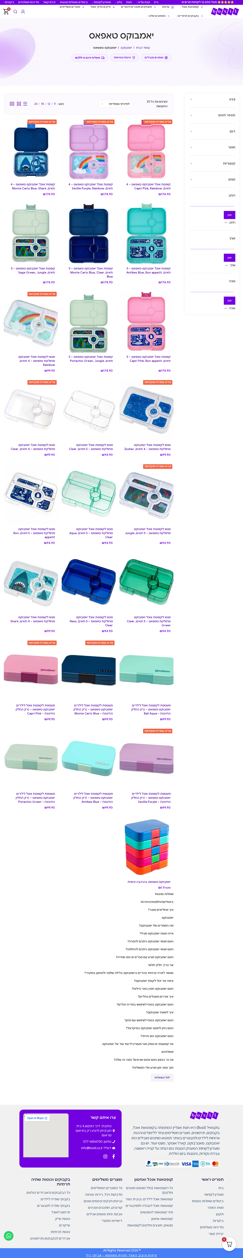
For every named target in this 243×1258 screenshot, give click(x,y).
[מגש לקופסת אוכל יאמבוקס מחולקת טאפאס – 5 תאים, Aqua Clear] (89, 494)
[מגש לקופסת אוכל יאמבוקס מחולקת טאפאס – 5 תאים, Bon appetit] (31, 494)
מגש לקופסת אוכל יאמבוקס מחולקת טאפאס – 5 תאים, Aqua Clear (91, 533)
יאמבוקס (126, 47)
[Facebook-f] (113, 1156)
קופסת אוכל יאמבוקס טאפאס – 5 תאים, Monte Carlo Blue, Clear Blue (91, 272)
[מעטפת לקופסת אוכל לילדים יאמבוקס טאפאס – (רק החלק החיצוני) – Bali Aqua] (146, 670)
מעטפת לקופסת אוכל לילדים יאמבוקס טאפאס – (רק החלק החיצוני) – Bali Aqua (151, 709)
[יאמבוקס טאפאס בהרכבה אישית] (146, 847)
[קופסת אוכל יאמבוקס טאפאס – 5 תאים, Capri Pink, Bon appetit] (146, 321)
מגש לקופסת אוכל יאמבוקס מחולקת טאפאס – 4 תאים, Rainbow (36, 361)
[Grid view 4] (12, 104)
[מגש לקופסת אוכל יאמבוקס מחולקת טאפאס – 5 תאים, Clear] (89, 410)
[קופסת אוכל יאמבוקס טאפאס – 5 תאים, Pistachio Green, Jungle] (89, 321)
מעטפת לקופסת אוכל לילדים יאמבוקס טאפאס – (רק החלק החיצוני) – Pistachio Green (35, 798)
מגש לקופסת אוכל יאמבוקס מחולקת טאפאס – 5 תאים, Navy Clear (91, 621)
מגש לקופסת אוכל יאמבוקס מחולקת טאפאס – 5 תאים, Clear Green (149, 621)
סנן (229, 215)
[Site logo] (225, 11)
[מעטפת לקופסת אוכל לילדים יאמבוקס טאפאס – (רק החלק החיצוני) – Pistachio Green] (31, 758)
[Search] (15, 11)
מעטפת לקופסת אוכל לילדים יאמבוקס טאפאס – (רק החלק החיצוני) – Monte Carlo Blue (93, 709)
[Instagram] (105, 1156)
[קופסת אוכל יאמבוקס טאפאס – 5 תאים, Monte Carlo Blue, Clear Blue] (89, 233)
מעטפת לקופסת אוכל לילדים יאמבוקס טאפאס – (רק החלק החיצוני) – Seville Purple (151, 798)
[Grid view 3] (19, 104)
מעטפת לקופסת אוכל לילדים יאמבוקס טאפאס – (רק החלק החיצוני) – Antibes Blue (93, 798)
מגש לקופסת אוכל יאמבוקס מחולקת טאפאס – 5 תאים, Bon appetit (34, 533)
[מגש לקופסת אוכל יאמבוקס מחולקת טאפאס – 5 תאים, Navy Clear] (89, 582)
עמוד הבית (143, 47)
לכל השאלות (162, 1077)
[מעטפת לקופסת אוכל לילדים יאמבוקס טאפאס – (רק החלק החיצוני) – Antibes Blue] (89, 758)
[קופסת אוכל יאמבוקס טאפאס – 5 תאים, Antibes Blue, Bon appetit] (146, 233)
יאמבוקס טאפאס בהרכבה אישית (149, 882)
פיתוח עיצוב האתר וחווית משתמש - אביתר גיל (121, 1255)
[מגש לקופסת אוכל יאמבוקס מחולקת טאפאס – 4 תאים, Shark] (31, 582)
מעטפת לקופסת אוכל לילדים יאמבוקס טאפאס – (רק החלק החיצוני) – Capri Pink (35, 709)
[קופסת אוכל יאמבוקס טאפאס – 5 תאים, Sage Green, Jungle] (31, 233)
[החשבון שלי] (23, 11)
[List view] (25, 104)
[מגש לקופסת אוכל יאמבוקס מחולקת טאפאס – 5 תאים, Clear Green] (146, 582)
